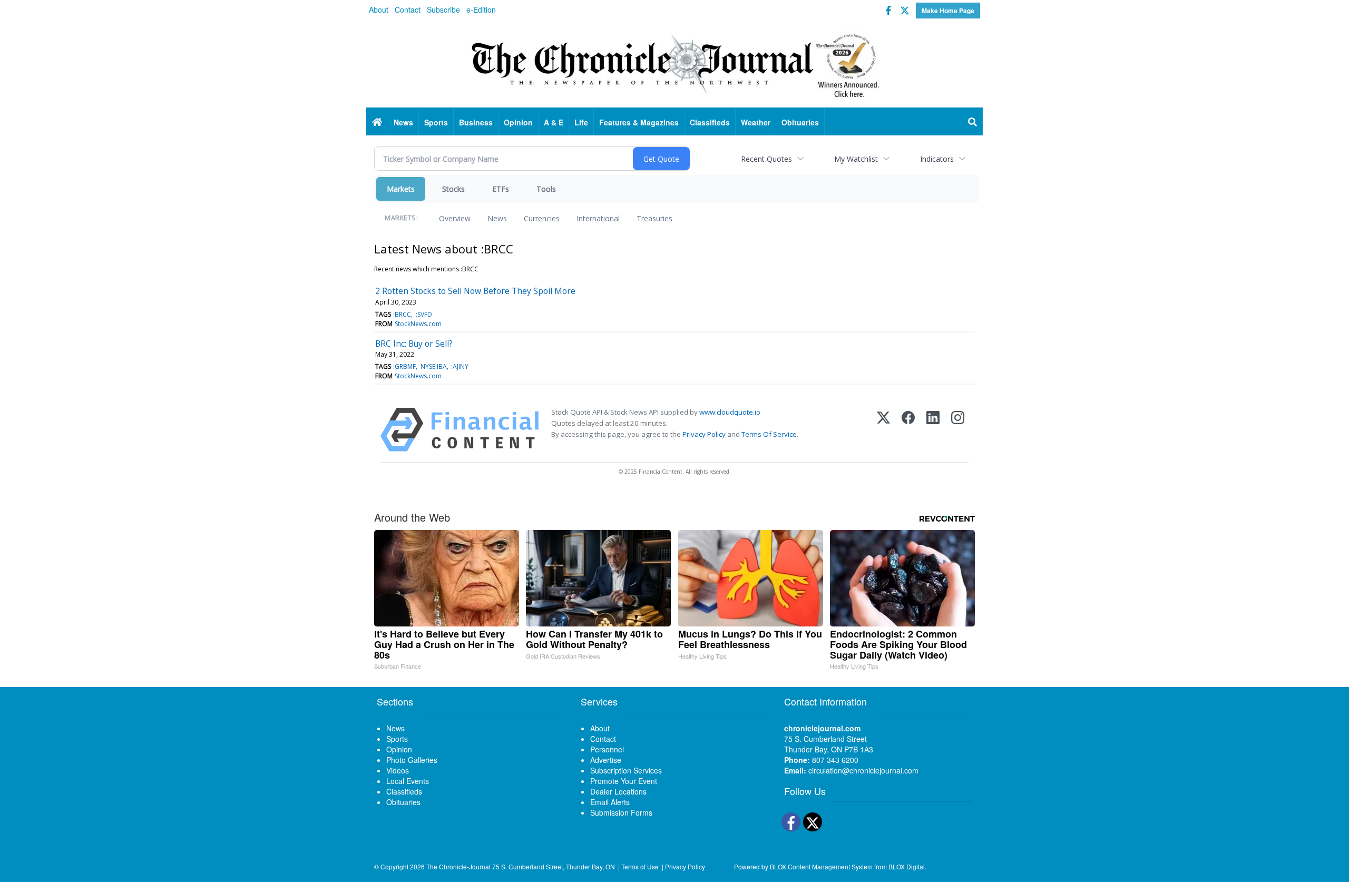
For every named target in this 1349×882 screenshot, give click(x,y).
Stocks (453, 189)
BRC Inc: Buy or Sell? (414, 343)
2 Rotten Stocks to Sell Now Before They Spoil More (475, 291)
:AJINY (459, 366)
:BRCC (402, 314)
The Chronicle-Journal (458, 866)
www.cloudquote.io (729, 412)
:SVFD (424, 314)
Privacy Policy (704, 434)
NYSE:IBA (434, 366)
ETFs (500, 189)
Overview (455, 218)
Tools (546, 189)
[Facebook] (908, 430)
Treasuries (654, 218)
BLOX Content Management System (821, 866)
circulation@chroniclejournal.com (863, 770)
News (497, 218)
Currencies (542, 218)
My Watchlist (856, 159)
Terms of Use (640, 866)
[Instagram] (958, 430)
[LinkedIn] (933, 430)
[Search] (973, 122)
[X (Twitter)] (883, 430)
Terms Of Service (769, 434)
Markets (401, 189)
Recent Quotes (766, 159)
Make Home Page (948, 10)
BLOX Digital (906, 866)
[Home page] (674, 63)
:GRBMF (404, 366)
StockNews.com (418, 323)
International (598, 218)
